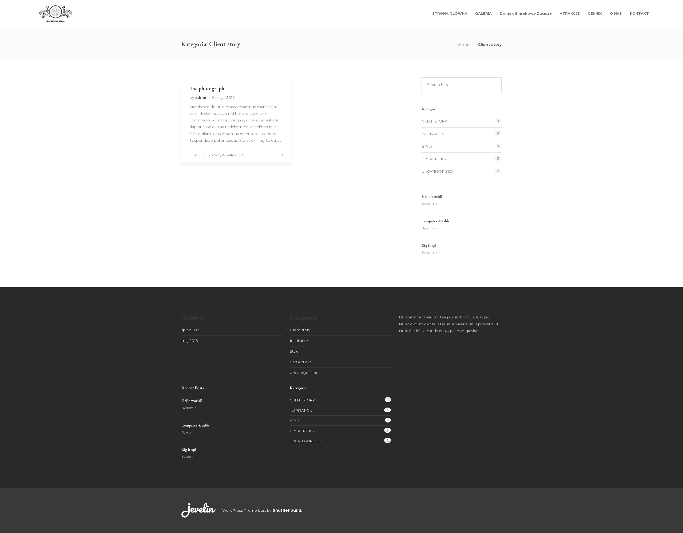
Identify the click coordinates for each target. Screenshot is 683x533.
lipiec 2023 (191, 329)
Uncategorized (437, 171)
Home (463, 44)
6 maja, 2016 (223, 97)
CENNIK (595, 13)
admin (202, 97)
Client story (207, 155)
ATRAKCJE (570, 13)
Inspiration (233, 155)
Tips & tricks (434, 159)
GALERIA (483, 13)
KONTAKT (639, 13)
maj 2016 (189, 340)
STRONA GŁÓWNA (449, 13)
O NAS (616, 13)
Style (427, 146)
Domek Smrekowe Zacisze (526, 13)
